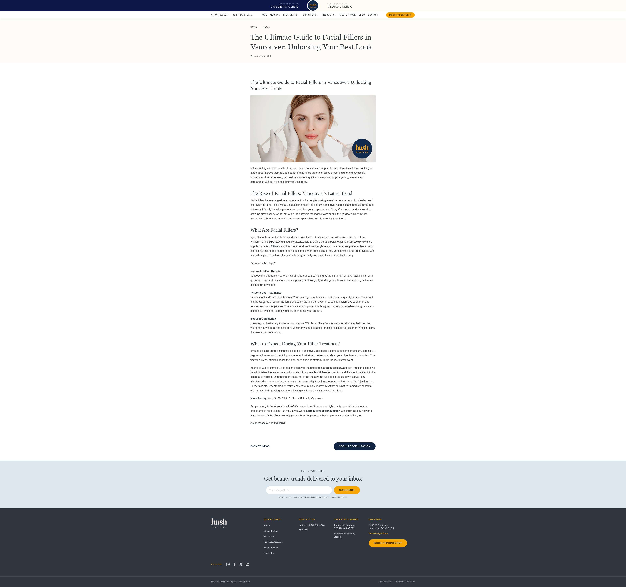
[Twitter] (241, 564)
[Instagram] (228, 564)
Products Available (273, 542)
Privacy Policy (385, 582)
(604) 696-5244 (221, 15)
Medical (275, 15)
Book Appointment (400, 15)
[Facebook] (234, 564)
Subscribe (347, 490)
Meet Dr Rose (348, 15)
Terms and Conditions (405, 582)
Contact (373, 15)
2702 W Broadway (244, 15)
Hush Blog (269, 553)
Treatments (290, 15)
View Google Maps (378, 533)
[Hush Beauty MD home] (313, 5)
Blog (362, 15)
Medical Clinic (271, 531)
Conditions (309, 15)
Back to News (259, 446)
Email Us (303, 529)
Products (328, 15)
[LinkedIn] (247, 564)
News (266, 27)
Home (264, 15)
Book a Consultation (354, 446)
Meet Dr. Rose (271, 547)
